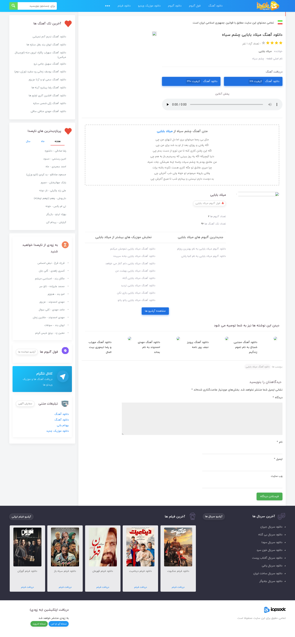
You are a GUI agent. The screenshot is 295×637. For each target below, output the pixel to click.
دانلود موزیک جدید (57, 431)
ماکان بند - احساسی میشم (50, 278)
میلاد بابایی (165, 131)
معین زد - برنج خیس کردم (50, 333)
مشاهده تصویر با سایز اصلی (119, 34)
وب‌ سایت (276, 476)
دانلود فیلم (124, 6)
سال (28, 141)
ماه (42, 141)
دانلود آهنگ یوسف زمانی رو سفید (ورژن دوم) (40, 71)
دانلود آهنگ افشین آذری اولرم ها (47, 95)
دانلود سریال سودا (272, 542)
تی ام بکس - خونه (56, 206)
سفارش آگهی (25, 403)
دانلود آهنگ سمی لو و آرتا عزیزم (47, 79)
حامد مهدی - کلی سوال (52, 309)
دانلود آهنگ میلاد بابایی (258, 366)
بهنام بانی (63, 425)
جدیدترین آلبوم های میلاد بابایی (200, 237)
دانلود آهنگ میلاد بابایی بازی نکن (136, 293)
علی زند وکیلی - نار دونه (52, 190)
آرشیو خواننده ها (26, 352)
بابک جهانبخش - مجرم (53, 182)
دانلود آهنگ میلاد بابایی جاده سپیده (134, 256)
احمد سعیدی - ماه (56, 166)
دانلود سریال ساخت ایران (267, 573)
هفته (57, 141)
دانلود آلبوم (174, 6)
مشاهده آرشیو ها (155, 311)
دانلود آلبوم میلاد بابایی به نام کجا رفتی (203, 256)
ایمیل (278, 459)
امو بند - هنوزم (56, 294)
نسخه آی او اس (59, 624)
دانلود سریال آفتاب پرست (267, 558)
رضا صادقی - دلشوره (55, 151)
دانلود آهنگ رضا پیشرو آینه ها (49, 87)
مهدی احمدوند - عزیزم (52, 302)
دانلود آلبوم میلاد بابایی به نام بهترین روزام (201, 249)
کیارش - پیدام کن (56, 222)
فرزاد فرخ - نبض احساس (51, 263)
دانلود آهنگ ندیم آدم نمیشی (49, 36)
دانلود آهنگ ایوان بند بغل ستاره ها (46, 44)
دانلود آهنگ (215, 6)
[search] (13, 6)
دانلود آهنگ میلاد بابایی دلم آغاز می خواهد (130, 263)
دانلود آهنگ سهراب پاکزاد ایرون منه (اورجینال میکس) (40, 55)
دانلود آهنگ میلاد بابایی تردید (138, 285)
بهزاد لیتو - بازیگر (56, 214)
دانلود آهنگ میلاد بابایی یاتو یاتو (136, 300)
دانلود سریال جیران (271, 527)
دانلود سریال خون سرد (269, 550)
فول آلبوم (195, 6)
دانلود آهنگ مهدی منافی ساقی (48, 111)
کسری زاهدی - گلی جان (52, 271)
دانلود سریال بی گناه (270, 535)
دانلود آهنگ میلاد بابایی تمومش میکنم (132, 249)
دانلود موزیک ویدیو (149, 6)
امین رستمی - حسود (54, 159)
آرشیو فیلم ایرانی (21, 516)
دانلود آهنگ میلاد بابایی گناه (138, 278)
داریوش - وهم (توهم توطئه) (50, 198)
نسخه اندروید (39, 624)
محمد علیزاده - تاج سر (52, 286)
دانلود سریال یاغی (272, 566)
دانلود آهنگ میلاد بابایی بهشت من (135, 271)
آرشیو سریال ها (213, 516)
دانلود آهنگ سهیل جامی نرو (50, 64)
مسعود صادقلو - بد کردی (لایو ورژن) (46, 174)
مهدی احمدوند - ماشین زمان (49, 317)
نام (279, 442)
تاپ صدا (268, 6)
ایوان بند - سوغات (54, 325)
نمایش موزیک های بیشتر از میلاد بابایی (123, 237)
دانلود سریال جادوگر (270, 581)
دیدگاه (277, 398)
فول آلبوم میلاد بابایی (207, 203)
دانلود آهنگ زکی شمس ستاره (49, 103)
